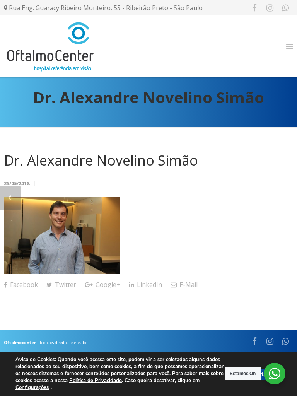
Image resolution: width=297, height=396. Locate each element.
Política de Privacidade (95, 380)
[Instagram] (270, 7)
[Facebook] (254, 7)
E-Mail (188, 284)
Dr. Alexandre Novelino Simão (101, 160)
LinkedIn (148, 284)
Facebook (23, 284)
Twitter (64, 284)
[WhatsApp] (285, 7)
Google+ (107, 284)
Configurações (32, 387)
